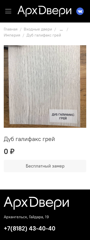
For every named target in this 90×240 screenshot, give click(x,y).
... (61, 29)
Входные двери (38, 29)
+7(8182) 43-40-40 (30, 228)
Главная (11, 29)
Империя (12, 35)
